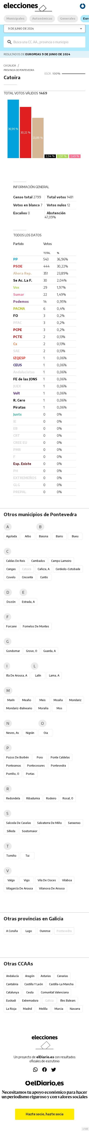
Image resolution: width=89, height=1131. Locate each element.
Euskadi (11, 1000)
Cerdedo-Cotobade (68, 569)
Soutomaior (29, 831)
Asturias (46, 976)
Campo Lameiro (61, 561)
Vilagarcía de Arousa (19, 888)
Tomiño (11, 855)
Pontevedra (58, 765)
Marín (11, 700)
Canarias (62, 976)
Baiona (43, 536)
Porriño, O (12, 773)
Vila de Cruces (47, 880)
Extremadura (30, 1000)
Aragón (29, 976)
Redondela (13, 798)
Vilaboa (67, 880)
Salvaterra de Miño (49, 823)
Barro (59, 536)
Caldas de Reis (15, 561)
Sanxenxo (74, 823)
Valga (11, 880)
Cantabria (12, 984)
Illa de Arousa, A (16, 675)
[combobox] (47, 42)
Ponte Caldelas (60, 757)
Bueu (75, 536)
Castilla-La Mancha (61, 984)
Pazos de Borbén (17, 757)
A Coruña (12, 931)
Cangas (11, 569)
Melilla (43, 1008)
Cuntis (44, 577)
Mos (59, 708)
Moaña (58, 700)
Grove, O (31, 651)
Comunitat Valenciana (55, 992)
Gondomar (13, 651)
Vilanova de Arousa (52, 888)
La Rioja (11, 1008)
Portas (30, 773)
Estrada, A (28, 601)
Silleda (11, 831)
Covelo (11, 577)
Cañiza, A (44, 569)
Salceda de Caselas (18, 823)
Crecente (27, 577)
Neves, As (12, 733)
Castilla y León (33, 984)
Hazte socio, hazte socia (44, 1114)
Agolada (11, 536)
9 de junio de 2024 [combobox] (21, 28)
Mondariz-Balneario (19, 708)
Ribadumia (33, 798)
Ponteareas (13, 765)
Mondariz (75, 700)
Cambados (38, 561)
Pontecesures (36, 765)
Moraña (43, 708)
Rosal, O (68, 798)
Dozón (11, 601)
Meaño (26, 700)
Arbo (28, 536)
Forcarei (11, 626)
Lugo (29, 931)
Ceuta (30, 992)
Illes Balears (68, 1000)
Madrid (27, 1008)
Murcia (59, 1008)
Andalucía (12, 976)
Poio (40, 757)
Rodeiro (51, 798)
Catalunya (12, 992)
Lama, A (54, 675)
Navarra (75, 1008)
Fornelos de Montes (36, 626)
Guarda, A (49, 651)
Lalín (38, 675)
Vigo (27, 880)
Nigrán (30, 733)
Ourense (45, 931)
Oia (46, 733)
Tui (27, 855)
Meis (42, 700)
